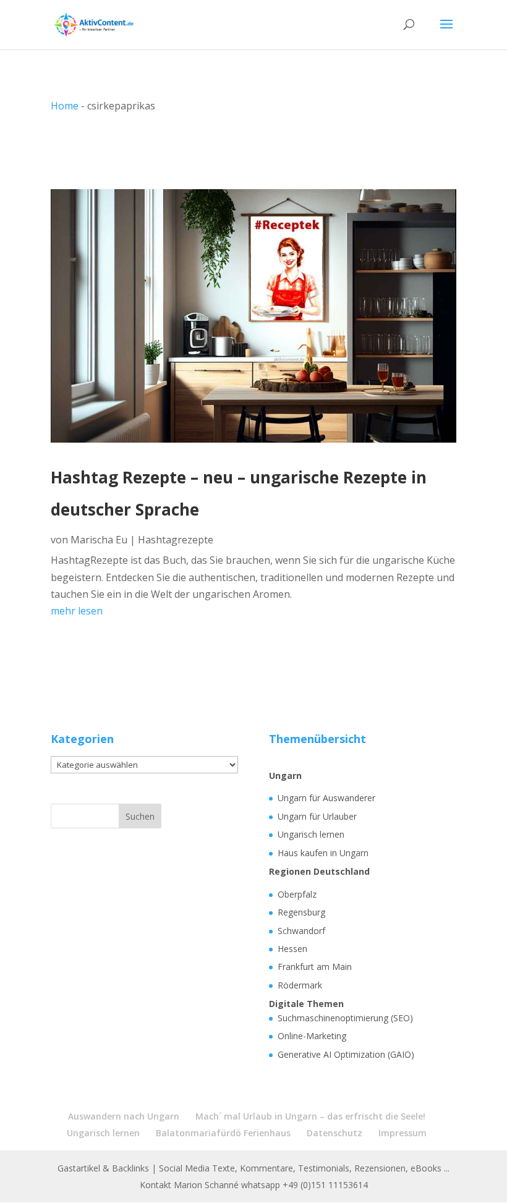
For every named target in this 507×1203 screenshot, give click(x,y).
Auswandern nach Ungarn (123, 1116)
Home (65, 106)
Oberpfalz (297, 894)
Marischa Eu (98, 539)
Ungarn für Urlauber (317, 816)
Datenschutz (334, 1133)
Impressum (402, 1133)
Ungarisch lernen (311, 834)
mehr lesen (77, 611)
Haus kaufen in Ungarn (323, 853)
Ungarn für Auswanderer (326, 798)
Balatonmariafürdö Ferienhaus (223, 1133)
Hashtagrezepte (175, 539)
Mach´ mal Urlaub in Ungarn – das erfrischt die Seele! (310, 1116)
